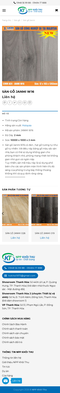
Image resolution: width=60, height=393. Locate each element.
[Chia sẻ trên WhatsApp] (4, 102)
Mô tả (5, 114)
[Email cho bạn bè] (19, 102)
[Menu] (4, 10)
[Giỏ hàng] (56, 10)
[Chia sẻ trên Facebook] (9, 102)
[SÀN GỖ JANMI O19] (44, 210)
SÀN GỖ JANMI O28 (15, 233)
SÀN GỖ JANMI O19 (45, 233)
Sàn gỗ (17, 20)
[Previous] (3, 219)
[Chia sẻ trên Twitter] (14, 102)
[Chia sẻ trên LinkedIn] (29, 102)
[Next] (56, 219)
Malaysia (26, 125)
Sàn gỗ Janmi (29, 20)
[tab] (30, 114)
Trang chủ (6, 20)
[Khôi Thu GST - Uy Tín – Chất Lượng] (30, 10)
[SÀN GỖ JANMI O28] (15, 210)
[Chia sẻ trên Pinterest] (24, 102)
